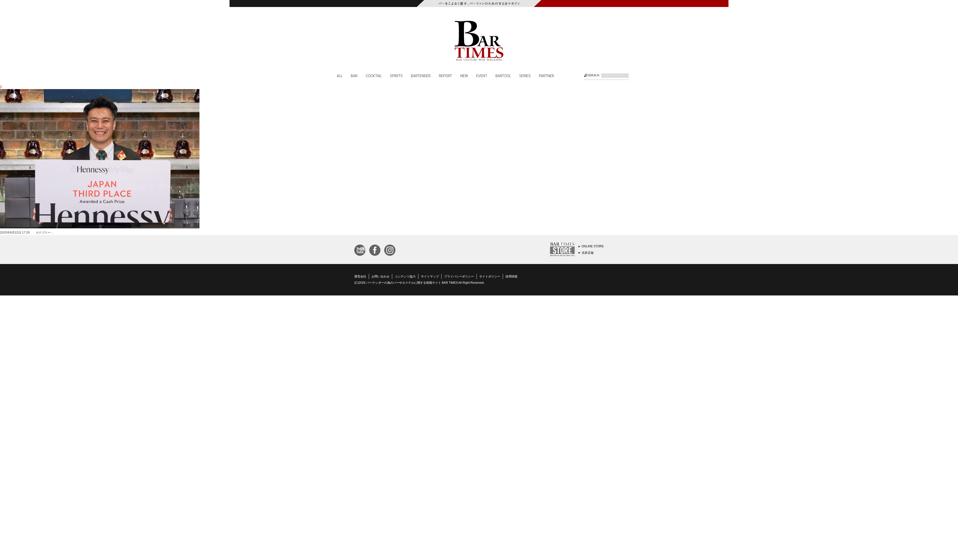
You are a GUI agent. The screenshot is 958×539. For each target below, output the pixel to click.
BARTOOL (503, 75)
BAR (354, 75)
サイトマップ (430, 276)
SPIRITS (396, 75)
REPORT (445, 75)
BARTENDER (421, 75)
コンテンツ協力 (405, 276)
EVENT (481, 75)
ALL (340, 75)
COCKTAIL (374, 75)
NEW (464, 75)
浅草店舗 (588, 253)
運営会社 (360, 276)
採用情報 (511, 276)
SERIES (525, 75)
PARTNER (546, 75)
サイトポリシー (489, 276)
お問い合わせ (380, 276)
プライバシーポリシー (459, 276)
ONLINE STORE (593, 246)
